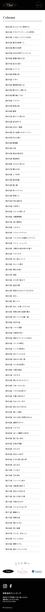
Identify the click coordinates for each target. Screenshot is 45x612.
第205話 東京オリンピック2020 (19, 338)
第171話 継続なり (13, 512)
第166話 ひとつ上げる (15, 538)
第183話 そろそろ (13, 449)
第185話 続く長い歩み (14, 438)
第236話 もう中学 (13, 174)
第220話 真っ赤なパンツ (15, 259)
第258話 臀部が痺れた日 (15, 58)
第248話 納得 (11, 111)
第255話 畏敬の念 (13, 74)
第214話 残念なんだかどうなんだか (20, 290)
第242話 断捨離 (12, 143)
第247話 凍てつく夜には (15, 116)
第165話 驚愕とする (14, 544)
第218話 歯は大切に (14, 269)
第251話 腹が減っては (14, 95)
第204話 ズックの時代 (15, 343)
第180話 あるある (13, 465)
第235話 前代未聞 (13, 180)
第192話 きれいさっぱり (15, 401)
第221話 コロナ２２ (14, 253)
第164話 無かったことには (16, 549)
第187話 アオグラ (13, 428)
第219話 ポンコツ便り (14, 264)
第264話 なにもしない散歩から (18, 27)
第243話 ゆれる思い (13, 137)
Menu (39, 5)
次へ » (27, 563)
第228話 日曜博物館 (14, 216)
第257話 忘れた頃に (13, 63)
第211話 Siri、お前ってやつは (18, 306)
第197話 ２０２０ (13, 375)
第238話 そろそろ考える (15, 164)
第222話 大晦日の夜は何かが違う (19, 248)
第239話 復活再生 (13, 158)
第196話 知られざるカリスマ (17, 380)
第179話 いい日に (13, 470)
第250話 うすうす (13, 100)
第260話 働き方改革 (13, 48)
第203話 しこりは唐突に (15, 348)
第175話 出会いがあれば (15, 491)
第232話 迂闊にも (13, 195)
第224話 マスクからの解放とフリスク (20, 238)
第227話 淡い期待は (14, 222)
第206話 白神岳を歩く (15, 333)
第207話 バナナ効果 (14, 327)
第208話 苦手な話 (13, 322)
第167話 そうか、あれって (16, 533)
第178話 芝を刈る (13, 475)
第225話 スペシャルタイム (16, 232)
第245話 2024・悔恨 (14, 127)
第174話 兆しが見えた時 (15, 496)
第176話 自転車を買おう (15, 486)
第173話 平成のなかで (14, 501)
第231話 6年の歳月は (14, 201)
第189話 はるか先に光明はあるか (19, 417)
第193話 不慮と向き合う (15, 396)
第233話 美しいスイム (14, 190)
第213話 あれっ (12, 296)
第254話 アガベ (12, 79)
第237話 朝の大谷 (13, 169)
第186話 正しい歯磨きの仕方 (17, 433)
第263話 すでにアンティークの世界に (20, 32)
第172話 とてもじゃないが (16, 507)
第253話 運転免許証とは (15, 85)
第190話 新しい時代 (14, 412)
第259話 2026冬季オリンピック (18, 53)
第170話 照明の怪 (13, 517)
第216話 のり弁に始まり (15, 280)
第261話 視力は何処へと (15, 42)
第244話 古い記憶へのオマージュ (18, 132)
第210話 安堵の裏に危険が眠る (18, 312)
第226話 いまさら (13, 227)
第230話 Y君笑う (13, 206)
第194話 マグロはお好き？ (16, 391)
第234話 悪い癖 (12, 185)
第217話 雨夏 (11, 275)
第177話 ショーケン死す (15, 480)
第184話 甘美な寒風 (14, 443)
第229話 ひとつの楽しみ (15, 211)
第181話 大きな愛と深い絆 (16, 459)
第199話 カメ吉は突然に (15, 364)
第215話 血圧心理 (13, 285)
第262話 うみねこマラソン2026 (18, 37)
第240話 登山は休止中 (14, 153)
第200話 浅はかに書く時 (15, 359)
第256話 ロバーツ (13, 69)
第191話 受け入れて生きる (16, 407)
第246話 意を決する (13, 121)
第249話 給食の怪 (13, 106)
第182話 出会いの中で (14, 454)
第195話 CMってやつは (15, 385)
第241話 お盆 (11, 148)
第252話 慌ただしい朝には (16, 90)
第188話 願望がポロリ (15, 422)
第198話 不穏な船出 (14, 370)
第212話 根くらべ (13, 301)
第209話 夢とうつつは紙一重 (17, 317)
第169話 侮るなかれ (14, 523)
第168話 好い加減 (13, 528)
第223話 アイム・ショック (16, 243)
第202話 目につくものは (15, 354)
